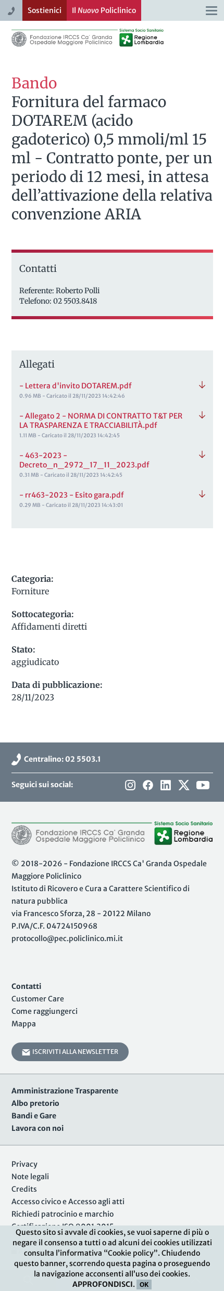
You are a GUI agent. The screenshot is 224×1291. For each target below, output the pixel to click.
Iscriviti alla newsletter (74, 1051)
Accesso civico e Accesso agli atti (68, 1201)
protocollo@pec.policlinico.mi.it (67, 938)
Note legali (30, 1176)
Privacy (24, 1164)
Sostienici (44, 10)
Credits (24, 1189)
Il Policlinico (104, 10)
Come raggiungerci (44, 1011)
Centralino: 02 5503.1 (61, 759)
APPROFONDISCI (102, 1284)
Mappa (23, 1023)
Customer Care (37, 998)
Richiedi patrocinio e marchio (62, 1214)
